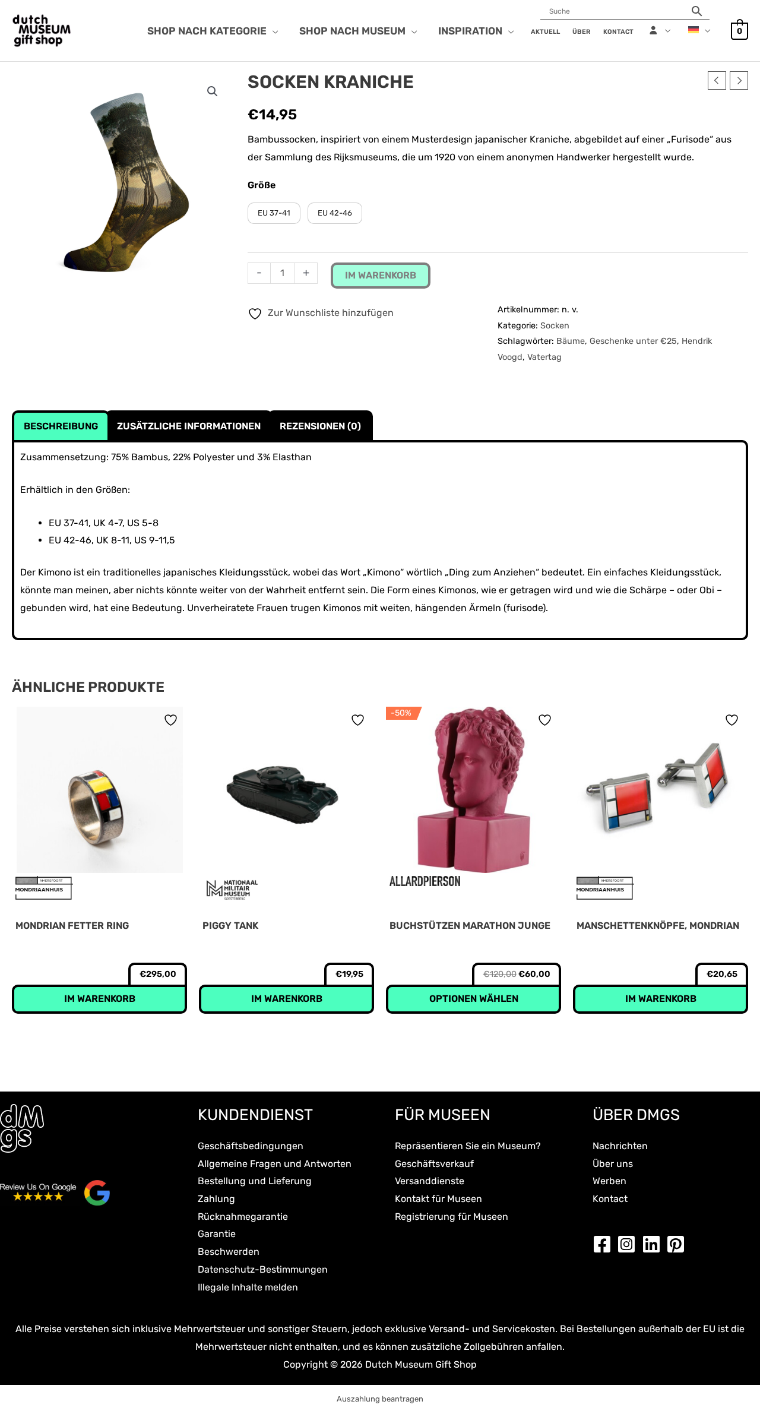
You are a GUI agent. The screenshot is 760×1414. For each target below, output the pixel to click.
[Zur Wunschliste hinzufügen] (172, 720)
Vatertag (544, 357)
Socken (554, 326)
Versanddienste (429, 1181)
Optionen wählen (473, 998)
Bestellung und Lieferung (255, 1181)
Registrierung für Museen (451, 1216)
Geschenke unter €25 (633, 341)
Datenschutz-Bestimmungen (263, 1269)
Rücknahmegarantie (243, 1216)
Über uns (613, 1163)
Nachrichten (620, 1146)
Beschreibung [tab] (61, 426)
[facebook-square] (605, 1244)
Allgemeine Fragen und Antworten (275, 1163)
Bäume (570, 341)
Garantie (217, 1233)
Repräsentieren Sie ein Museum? (468, 1146)
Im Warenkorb (380, 275)
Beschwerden (228, 1251)
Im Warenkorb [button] (99, 998)
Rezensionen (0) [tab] (320, 426)
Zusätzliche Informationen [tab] (189, 426)
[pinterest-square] (678, 1244)
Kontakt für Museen (438, 1198)
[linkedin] (654, 1244)
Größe (262, 185)
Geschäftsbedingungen (250, 1146)
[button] (272, 31)
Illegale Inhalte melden (248, 1287)
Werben (609, 1181)
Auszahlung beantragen (380, 1398)
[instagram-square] (629, 1244)
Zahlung (216, 1198)
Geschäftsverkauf (434, 1163)
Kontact (610, 1198)
